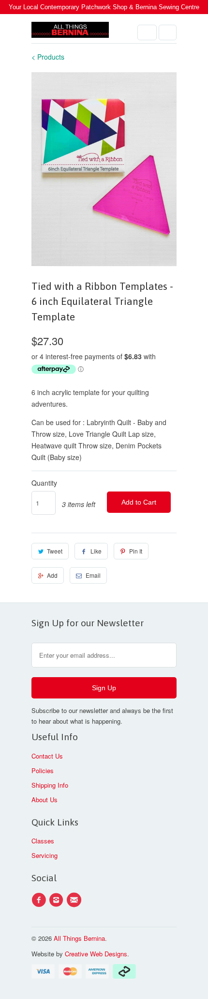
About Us (44, 799)
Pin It (135, 551)
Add (52, 575)
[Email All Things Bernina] (75, 900)
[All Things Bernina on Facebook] (40, 900)
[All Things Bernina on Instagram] (57, 900)
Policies (42, 770)
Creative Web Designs (96, 953)
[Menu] (147, 32)
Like (96, 551)
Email (93, 575)
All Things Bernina (79, 938)
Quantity (44, 483)
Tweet (54, 551)
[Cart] (168, 32)
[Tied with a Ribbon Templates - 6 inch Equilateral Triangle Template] (104, 169)
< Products (47, 57)
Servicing (44, 855)
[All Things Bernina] (70, 32)
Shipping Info (49, 785)
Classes (42, 840)
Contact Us (47, 756)
